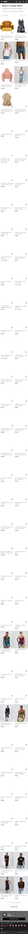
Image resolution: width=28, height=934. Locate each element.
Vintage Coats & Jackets (17, 11)
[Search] (16, 1)
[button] (1, 925)
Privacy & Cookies (21, 932)
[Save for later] (12, 33)
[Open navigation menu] (2, 1)
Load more (14, 906)
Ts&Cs (26, 932)
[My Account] (19, 1)
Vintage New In (6, 11)
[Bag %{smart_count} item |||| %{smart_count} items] (26, 1)
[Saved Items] (23, 1)
